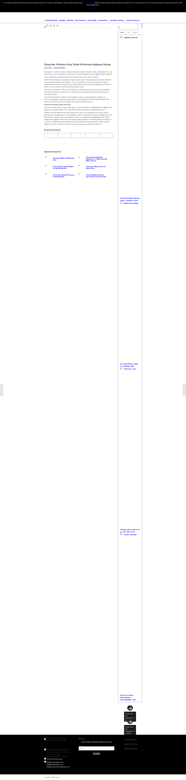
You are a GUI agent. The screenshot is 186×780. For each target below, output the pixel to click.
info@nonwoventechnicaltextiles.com (58, 767)
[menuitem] (51, 20)
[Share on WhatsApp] (78, 135)
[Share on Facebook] (51, 135)
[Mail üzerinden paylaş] (106, 135)
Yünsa (94, 72)
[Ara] (139, 25)
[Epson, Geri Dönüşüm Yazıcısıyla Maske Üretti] (184, 390)
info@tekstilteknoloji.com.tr (54, 764)
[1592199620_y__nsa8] (77, 44)
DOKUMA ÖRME (59, 68)
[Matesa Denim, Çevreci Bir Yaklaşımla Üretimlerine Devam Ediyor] (1, 390)
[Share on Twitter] (64, 135)
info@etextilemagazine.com (55, 762)
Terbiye (97, 74)
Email (80, 745)
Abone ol (96, 754)
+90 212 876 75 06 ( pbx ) (54, 759)
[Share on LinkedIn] (92, 135)
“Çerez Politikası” (89, 3)
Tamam (93, 8)
